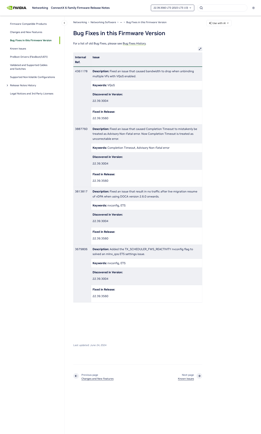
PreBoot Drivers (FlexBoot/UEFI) (29, 56)
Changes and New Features (26, 32)
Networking (40, 7)
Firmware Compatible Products (28, 23)
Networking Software (103, 22)
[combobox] (222, 7)
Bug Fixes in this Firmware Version (30, 40)
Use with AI (219, 23)
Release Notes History (23, 85)
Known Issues (18, 48)
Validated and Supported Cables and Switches (28, 66)
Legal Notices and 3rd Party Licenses (31, 93)
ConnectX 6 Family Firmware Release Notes (80, 7)
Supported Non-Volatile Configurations (32, 77)
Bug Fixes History (134, 43)
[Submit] (201, 8)
